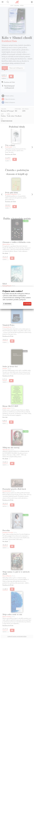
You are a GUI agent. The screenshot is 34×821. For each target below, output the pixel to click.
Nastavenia (8, 304)
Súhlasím (28, 304)
